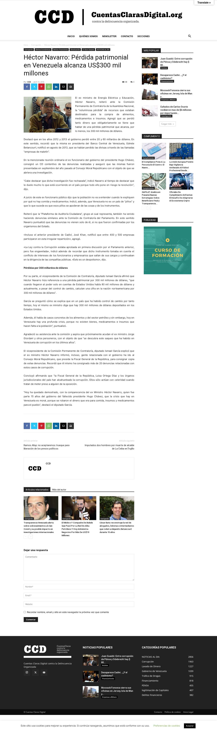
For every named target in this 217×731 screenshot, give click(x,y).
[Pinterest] (41, 87)
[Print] (71, 87)
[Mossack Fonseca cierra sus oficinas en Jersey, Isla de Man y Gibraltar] (150, 94)
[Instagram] (27, 672)
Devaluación (75, 49)
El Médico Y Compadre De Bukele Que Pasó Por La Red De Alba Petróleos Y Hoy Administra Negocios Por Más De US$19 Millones (77, 529)
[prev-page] (26, 537)
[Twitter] (34, 87)
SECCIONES (143, 36)
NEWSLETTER (109, 36)
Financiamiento (167, 81)
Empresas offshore (168, 99)
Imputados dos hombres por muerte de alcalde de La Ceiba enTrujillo (109, 447)
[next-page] (31, 537)
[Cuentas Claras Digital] (108, 16)
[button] (189, 36)
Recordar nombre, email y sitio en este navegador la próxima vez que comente (68, 612)
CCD (29, 82)
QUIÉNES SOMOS (88, 36)
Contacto (158, 712)
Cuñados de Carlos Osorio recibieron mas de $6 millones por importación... (175, 109)
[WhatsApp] (49, 87)
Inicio (26, 45)
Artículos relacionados (37, 489)
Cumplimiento (148, 158)
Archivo (164, 68)
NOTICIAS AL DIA (103, 49)
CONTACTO (127, 36)
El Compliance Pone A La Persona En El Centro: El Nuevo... (153, 165)
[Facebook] (27, 87)
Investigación (166, 116)
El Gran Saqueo (88, 49)
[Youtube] (44, 672)
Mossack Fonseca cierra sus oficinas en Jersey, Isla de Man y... (176, 93)
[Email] (63, 87)
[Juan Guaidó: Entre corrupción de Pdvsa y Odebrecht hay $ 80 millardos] (150, 62)
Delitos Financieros (60, 49)
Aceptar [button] (190, 725)
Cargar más (166, 123)
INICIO (71, 36)
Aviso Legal (188, 712)
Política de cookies (173, 712)
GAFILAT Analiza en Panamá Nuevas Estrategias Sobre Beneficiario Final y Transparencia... (151, 198)
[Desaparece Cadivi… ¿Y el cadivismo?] (150, 79)
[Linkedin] (56, 87)
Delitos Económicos (43, 49)
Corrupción (36, 45)
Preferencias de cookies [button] (166, 725)
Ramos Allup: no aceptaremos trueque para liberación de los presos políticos (46, 447)
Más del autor (59, 489)
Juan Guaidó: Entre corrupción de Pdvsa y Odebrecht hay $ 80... (176, 61)
